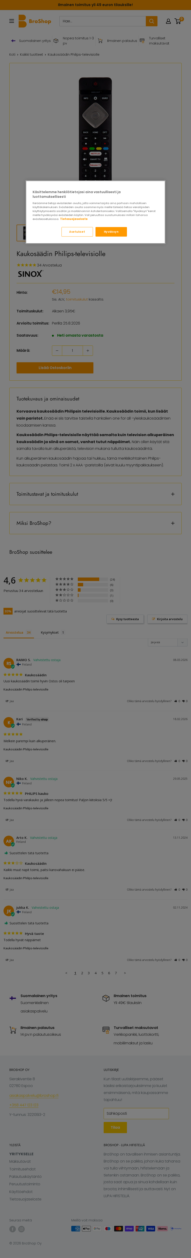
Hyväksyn (111, 231)
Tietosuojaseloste (74, 219)
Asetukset (77, 231)
